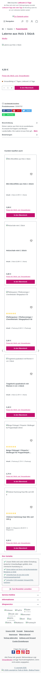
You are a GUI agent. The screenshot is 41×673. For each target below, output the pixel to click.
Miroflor (4, 38)
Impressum (13, 634)
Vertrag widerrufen (11, 638)
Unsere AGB (10, 631)
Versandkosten (7, 660)
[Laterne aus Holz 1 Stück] (20, 55)
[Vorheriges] (2, 351)
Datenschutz (29, 631)
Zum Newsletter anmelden (22, 589)
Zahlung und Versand (27, 638)
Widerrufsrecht (24, 634)
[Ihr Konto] (31, 21)
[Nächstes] (38, 351)
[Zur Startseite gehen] (20, 16)
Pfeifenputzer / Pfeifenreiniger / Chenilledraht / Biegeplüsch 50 (19, 318)
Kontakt (20, 631)
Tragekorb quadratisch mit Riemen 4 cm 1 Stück (17, 385)
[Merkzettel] (27, 21)
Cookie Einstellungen (20, 641)
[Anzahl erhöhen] (12, 88)
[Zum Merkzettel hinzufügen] (31, 174)
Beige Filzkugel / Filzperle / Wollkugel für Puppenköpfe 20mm (17, 451)
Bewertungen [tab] (7, 135)
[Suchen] (22, 21)
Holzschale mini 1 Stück (16, 251)
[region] (20, 6)
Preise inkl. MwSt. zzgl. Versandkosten (15, 76)
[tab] (20, 127)
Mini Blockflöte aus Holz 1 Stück (20, 184)
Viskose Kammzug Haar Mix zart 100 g (20, 518)
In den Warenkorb (26, 88)
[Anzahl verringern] (4, 88)
